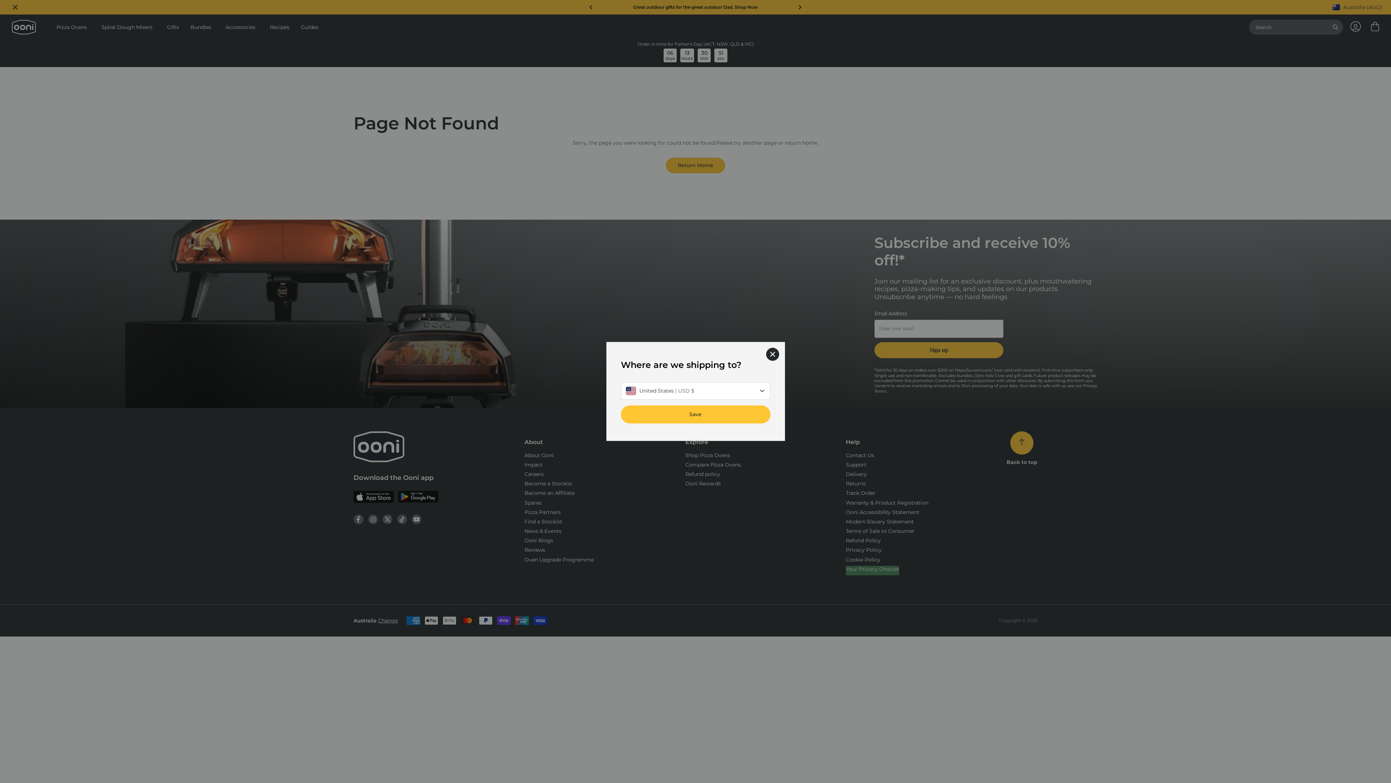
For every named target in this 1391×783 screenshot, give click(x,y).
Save (695, 414)
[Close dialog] (772, 354)
